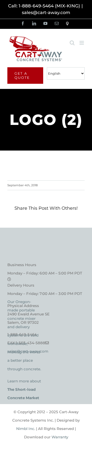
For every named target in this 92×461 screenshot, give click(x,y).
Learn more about (24, 389)
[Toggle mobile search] (72, 42)
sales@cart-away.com (46, 12)
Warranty (60, 437)
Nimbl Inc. (25, 428)
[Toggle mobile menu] (82, 42)
